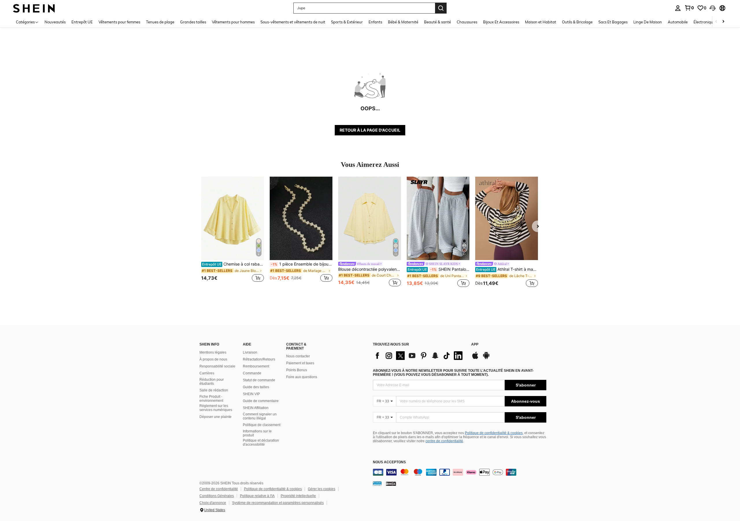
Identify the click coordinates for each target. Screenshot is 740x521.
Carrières (206, 373)
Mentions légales (212, 352)
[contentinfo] (459, 472)
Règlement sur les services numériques (215, 408)
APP (474, 344)
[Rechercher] (441, 8)
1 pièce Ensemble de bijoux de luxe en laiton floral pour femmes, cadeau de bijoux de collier (301, 264)
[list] (419, 355)
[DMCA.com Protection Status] (391, 483)
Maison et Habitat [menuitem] (540, 22)
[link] (689, 7)
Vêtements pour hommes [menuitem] (233, 22)
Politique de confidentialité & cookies (494, 433)
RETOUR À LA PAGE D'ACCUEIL (370, 130)
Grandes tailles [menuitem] (193, 22)
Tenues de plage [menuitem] (160, 22)
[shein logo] (34, 8)
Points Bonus (296, 370)
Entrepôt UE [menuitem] (82, 22)
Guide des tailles (256, 387)
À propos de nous (213, 359)
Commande (252, 373)
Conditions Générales (216, 496)
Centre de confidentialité (218, 489)
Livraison (250, 352)
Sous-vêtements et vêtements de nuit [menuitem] (292, 22)
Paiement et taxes (300, 363)
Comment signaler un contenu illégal (260, 416)
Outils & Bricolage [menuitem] (577, 22)
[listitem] (232, 232)
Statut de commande (259, 380)
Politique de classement (261, 425)
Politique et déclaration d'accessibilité (261, 442)
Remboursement (256, 366)
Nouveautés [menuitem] (55, 22)
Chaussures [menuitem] (467, 22)
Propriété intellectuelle (298, 496)
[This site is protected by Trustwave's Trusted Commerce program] (377, 483)
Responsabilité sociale (217, 366)
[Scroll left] (716, 21)
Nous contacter (298, 356)
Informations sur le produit (257, 433)
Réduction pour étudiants (211, 382)
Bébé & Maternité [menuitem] (403, 22)
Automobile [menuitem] (678, 22)
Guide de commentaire (261, 401)
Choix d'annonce (212, 503)
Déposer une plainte (215, 417)
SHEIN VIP (251, 394)
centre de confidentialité (444, 441)
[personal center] (677, 8)
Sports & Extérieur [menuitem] (347, 22)
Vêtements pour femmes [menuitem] (119, 22)
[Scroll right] (723, 21)
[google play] (486, 358)
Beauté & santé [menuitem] (437, 22)
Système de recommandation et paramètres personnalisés (278, 503)
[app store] (475, 358)
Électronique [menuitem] (704, 22)
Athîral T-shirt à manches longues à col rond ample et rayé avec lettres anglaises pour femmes (507, 269)
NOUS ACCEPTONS (389, 462)
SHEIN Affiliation (256, 408)
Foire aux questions (301, 377)
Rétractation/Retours (259, 359)
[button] (712, 8)
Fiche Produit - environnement (211, 399)
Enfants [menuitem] (375, 22)
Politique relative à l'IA (257, 496)
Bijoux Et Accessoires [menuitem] (501, 22)
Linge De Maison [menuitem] (647, 22)
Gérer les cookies (321, 489)
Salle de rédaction (213, 390)
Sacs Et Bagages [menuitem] (613, 22)
